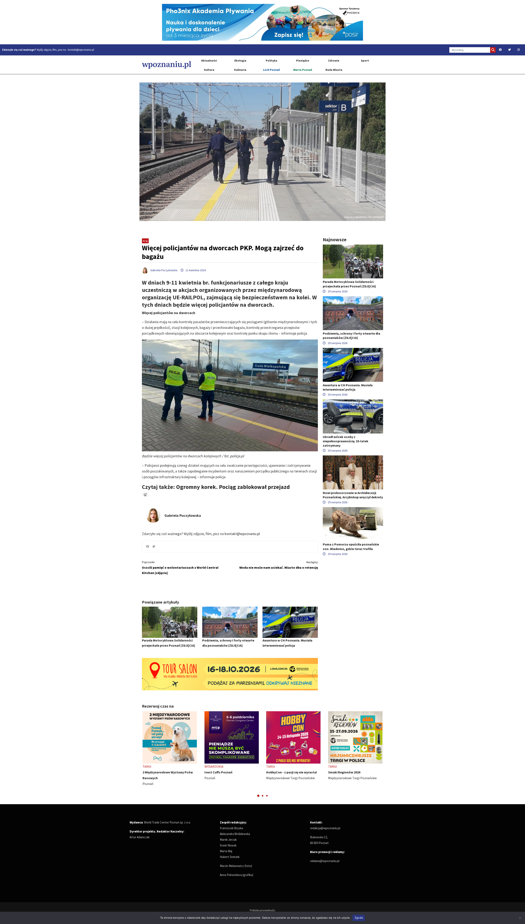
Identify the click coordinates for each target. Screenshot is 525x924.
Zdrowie (333, 60)
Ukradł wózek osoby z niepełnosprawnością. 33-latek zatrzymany (345, 441)
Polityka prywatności (262, 910)
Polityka (271, 60)
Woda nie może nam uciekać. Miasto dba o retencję (278, 564)
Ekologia (240, 60)
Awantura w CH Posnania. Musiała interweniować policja (348, 387)
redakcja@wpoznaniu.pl (325, 828)
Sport (365, 60)
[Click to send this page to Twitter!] (153, 546)
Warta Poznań (302, 70)
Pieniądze (302, 60)
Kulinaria (240, 70)
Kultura (209, 70)
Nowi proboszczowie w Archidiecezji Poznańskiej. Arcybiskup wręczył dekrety (353, 495)
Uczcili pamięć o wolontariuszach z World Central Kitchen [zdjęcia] (180, 567)
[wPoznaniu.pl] (166, 65)
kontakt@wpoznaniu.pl (81, 49)
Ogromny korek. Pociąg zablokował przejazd (233, 487)
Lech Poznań (271, 70)
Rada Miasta (333, 70)
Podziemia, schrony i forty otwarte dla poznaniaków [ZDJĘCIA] (351, 335)
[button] (258, 795)
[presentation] (145, 754)
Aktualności (209, 60)
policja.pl (237, 456)
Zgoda (359, 917)
